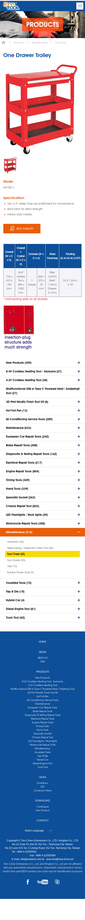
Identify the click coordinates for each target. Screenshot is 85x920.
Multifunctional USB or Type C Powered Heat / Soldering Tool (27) (42, 391)
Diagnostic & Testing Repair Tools (42, 714)
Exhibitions (42, 782)
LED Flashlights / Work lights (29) (27, 514)
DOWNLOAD (42, 800)
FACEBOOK (28, 881)
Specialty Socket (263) (20, 497)
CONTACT (42, 820)
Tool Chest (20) (16, 553)
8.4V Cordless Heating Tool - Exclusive (42, 681)
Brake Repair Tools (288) (21, 445)
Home (3, 42)
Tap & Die (42, 755)
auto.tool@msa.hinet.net (59, 859)
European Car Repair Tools (42, 707)
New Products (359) (18, 362)
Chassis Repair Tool (42, 737)
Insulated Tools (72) (18, 582)
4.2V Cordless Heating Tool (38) (26, 380)
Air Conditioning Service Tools (42, 700)
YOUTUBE (42, 881)
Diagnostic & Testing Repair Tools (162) (31, 454)
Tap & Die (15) (15, 591)
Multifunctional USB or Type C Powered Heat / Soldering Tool (42, 688)
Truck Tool (43, 767)
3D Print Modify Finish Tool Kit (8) (27, 401)
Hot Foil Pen (43, 696)
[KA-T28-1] (10, 165)
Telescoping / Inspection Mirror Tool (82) (30, 547)
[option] (10, 165)
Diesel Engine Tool (42, 763)
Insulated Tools (43, 752)
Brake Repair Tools (42, 711)
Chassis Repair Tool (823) (22, 506)
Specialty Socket (43, 733)
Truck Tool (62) (15, 617)
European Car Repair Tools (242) (27, 436)
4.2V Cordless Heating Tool (42, 685)
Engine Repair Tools (42, 722)
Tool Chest (60, 42)
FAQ (42, 661)
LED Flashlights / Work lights (42, 740)
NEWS (42, 777)
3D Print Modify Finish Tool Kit (42, 692)
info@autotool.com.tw (32, 859)
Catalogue (43, 806)
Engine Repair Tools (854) (22, 471)
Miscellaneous (39, 42)
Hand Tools (42, 729)
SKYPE (57, 881)
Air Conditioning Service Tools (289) (29, 419)
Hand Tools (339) (17, 488)
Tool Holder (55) (16, 560)
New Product (43, 810)
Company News (43, 790)
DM (42, 786)
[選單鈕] (79, 6)
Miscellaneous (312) (19, 532)
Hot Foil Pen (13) (16, 410)
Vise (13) (12, 566)
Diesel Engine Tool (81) (20, 609)
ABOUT (42, 652)
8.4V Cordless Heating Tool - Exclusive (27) (33, 371)
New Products (42, 677)
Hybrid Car (42, 759)
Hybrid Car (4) (15, 600)
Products (18, 42)
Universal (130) (15, 541)
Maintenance (42, 703)
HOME (42, 641)
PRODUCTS (42, 671)
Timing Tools (42, 726)
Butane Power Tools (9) (20, 572)
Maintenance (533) (18, 427)
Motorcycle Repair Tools (42, 744)
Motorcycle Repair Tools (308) (25, 523)
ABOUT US (43, 657)
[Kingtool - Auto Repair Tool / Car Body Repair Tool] (11, 6)
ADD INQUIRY (25, 228)
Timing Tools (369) (18, 480)
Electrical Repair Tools (42, 718)
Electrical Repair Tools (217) (24, 462)
